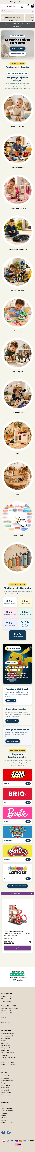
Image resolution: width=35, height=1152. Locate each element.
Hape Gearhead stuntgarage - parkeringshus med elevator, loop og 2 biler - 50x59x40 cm (17, 933)
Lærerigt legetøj (17, 412)
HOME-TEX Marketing (8, 1065)
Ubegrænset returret (8, 1048)
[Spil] (17, 476)
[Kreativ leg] (17, 313)
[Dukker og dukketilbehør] (17, 190)
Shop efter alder (17, 48)
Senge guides (5, 1090)
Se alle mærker (12, 721)
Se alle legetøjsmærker (17, 886)
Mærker (4, 1118)
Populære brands (17, 535)
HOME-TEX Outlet (7, 1123)
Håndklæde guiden (7, 1095)
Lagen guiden (5, 1085)
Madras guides (6, 1092)
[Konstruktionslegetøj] (17, 272)
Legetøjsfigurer (17, 372)
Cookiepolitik (5, 1038)
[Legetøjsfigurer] (17, 353)
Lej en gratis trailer (7, 1053)
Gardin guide (5, 1088)
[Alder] (17, 558)
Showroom (4, 1043)
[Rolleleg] (17, 435)
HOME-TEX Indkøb (7, 1062)
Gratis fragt (5, 1050)
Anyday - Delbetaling (8, 1057)
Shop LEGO (11, 700)
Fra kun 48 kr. (12, 19)
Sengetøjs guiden (7, 1083)
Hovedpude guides (7, 1081)
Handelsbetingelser (7, 1034)
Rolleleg (17, 453)
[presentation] (2, 2)
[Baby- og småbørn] (17, 108)
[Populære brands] (17, 517)
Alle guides (5, 1076)
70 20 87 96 (11, 1006)
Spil (17, 494)
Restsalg (4, 1120)
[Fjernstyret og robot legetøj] (17, 231)
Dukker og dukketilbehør (17, 208)
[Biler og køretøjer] (17, 149)
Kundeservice (5, 1046)
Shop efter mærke (17, 54)
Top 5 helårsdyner (7, 1108)
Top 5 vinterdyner (7, 1111)
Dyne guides (5, 1078)
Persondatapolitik (7, 1036)
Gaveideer (4, 1113)
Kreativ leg (17, 331)
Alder (17, 576)
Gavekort (4, 1055)
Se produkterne (13, 648)
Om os (3, 1041)
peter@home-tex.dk (13, 1013)
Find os (3, 1018)
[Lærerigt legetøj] (17, 394)
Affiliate (4, 1060)
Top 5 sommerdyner (8, 1106)
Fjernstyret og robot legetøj (17, 249)
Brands (3, 1115)
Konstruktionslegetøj (17, 290)
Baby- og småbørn (17, 127)
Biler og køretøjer (17, 167)
